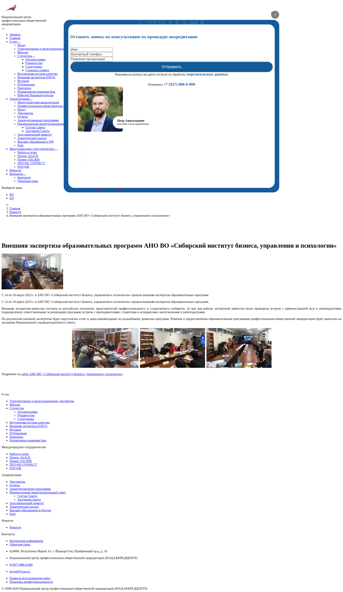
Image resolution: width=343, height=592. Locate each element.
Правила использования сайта (30, 578)
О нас (13, 41)
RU (12, 194)
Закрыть (15, 34)
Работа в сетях (27, 152)
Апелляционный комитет (34, 134)
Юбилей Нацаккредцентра (35, 95)
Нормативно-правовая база (28, 440)
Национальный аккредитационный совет (45, 124)
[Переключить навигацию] (3, 28)
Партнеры (24, 88)
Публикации (26, 84)
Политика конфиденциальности (31, 581)
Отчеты (22, 116)
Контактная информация (26, 541)
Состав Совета (35, 127)
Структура (24, 56)
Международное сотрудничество (32, 149)
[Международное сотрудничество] (55, 150)
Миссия (22, 52)
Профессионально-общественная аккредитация (49, 106)
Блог (20, 145)
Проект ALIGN (27, 156)
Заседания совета (29, 499)
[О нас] (18, 42)
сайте (72, 374)
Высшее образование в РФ (35, 141)
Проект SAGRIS (28, 159)
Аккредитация (19, 98)
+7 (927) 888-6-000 (179, 84)
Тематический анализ (32, 138)
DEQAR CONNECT (31, 163)
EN (12, 198)
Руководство (33, 63)
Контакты (16, 174)
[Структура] (33, 57)
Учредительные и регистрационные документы (49, 48)
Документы (25, 113)
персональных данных (207, 74)
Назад (21, 45)
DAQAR (23, 166)
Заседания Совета (37, 131)
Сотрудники (33, 66)
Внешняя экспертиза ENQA (36, 77)
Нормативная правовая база (36, 91)
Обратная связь (27, 181)
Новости (15, 170)
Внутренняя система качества (37, 73)
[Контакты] (24, 175)
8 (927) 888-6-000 (21, 564)
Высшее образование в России (30, 510)
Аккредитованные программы (38, 120)
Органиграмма (35, 59)
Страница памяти (37, 70)
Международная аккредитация (38, 102)
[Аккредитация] (30, 99)
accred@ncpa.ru (20, 571)
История (23, 81)
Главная (15, 38)
